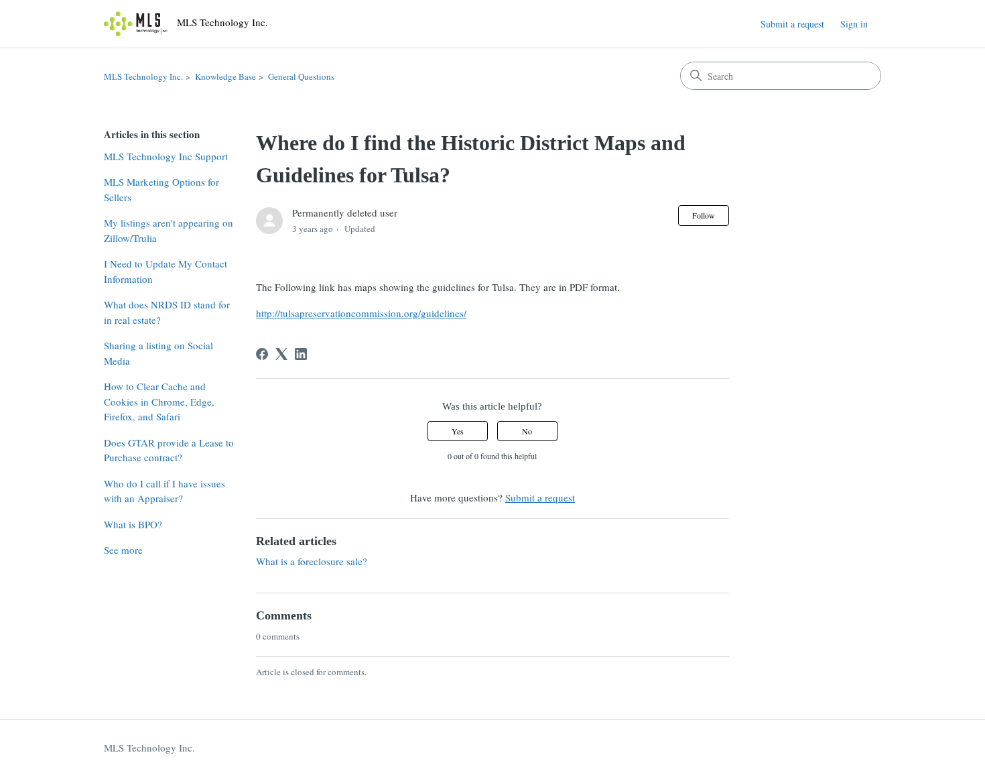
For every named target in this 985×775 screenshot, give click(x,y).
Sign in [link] (854, 23)
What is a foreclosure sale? (311, 561)
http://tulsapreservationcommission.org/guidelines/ (361, 313)
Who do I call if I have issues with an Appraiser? (164, 491)
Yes (458, 431)
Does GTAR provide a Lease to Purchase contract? (169, 450)
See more (123, 549)
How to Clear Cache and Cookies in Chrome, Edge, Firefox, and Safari (159, 401)
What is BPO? (133, 524)
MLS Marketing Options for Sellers (161, 189)
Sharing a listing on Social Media (158, 353)
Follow (703, 215)
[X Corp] (281, 354)
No (527, 431)
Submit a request (792, 23)
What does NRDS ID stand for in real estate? (167, 312)
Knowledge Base (225, 76)
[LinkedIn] (301, 354)
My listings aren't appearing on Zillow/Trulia (168, 230)
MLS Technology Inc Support (166, 156)
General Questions (301, 76)
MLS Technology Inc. (143, 76)
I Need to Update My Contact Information (165, 271)
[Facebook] (262, 354)
